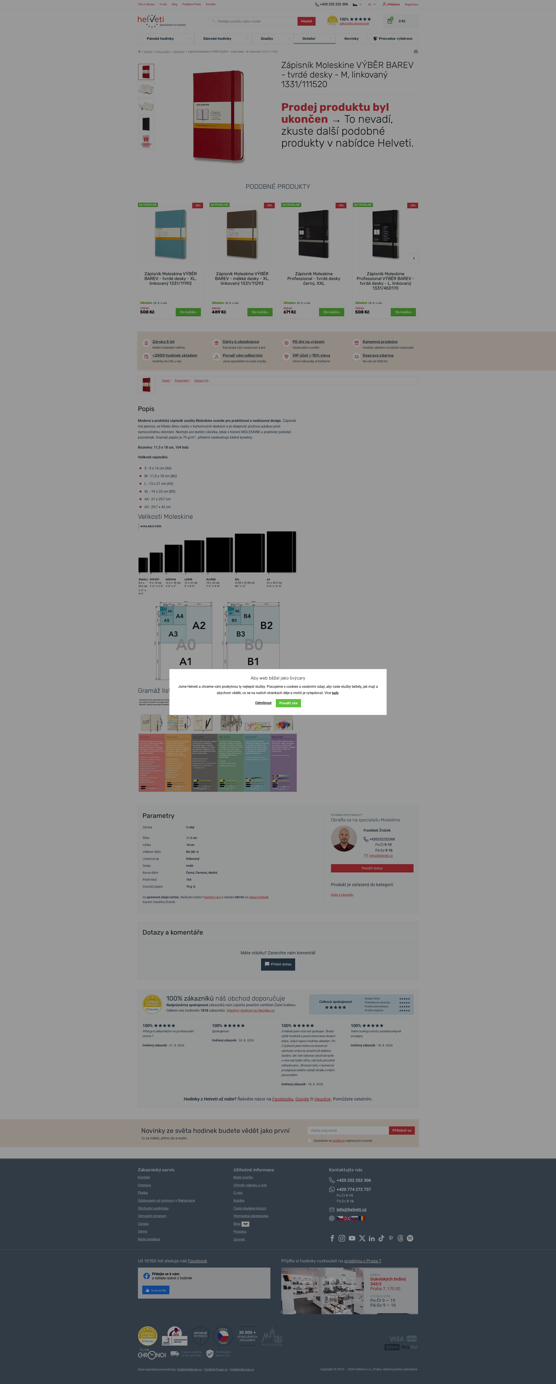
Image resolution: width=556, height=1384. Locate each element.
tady (335, 693)
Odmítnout (263, 703)
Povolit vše (288, 703)
